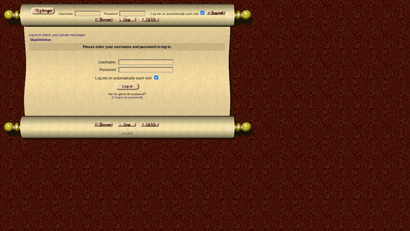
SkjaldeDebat (40, 40)
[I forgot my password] (127, 97)
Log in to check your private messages (57, 35)
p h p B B (127, 133)
